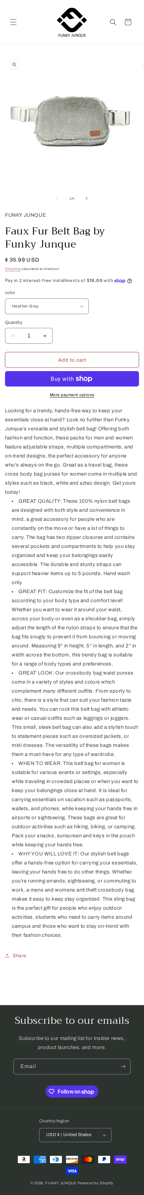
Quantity (13, 322)
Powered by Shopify (96, 1183)
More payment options (72, 395)
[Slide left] (57, 198)
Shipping (13, 269)
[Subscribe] (123, 1066)
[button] (13, 22)
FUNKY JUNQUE (60, 1183)
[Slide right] (86, 198)
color (10, 292)
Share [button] (19, 955)
